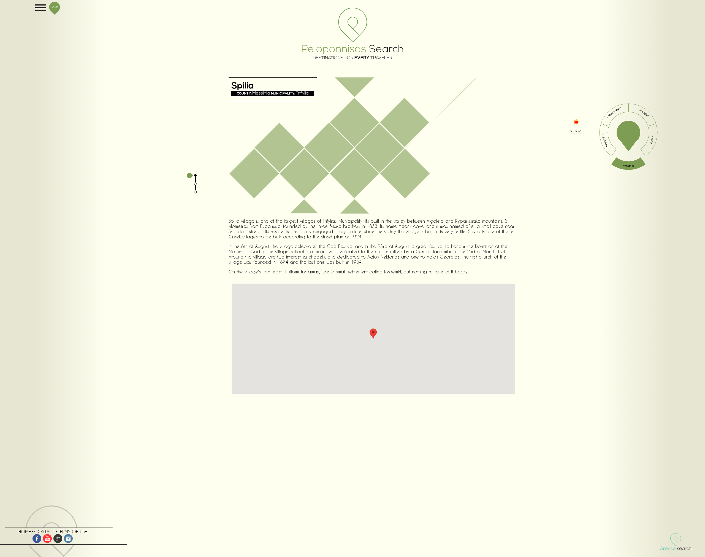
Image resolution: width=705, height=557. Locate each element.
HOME (54, 7)
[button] (373, 334)
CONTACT (44, 531)
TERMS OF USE (72, 531)
